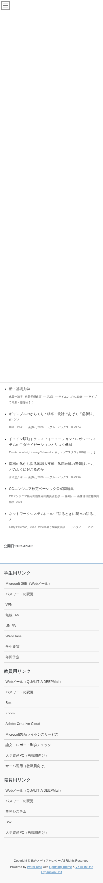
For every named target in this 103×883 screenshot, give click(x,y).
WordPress (34, 867)
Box (9, 703)
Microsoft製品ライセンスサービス (32, 734)
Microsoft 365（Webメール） (29, 583)
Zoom (10, 713)
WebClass (14, 636)
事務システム (16, 811)
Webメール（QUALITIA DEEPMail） (34, 682)
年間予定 (13, 657)
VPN (9, 605)
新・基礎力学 (19, 389)
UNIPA (11, 626)
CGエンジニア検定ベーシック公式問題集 (41, 489)
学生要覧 (13, 647)
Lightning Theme (60, 867)
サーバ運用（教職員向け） (27, 766)
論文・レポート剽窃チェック (28, 745)
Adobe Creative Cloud (23, 724)
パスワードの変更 (20, 594)
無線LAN (12, 615)
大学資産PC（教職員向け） (27, 755)
